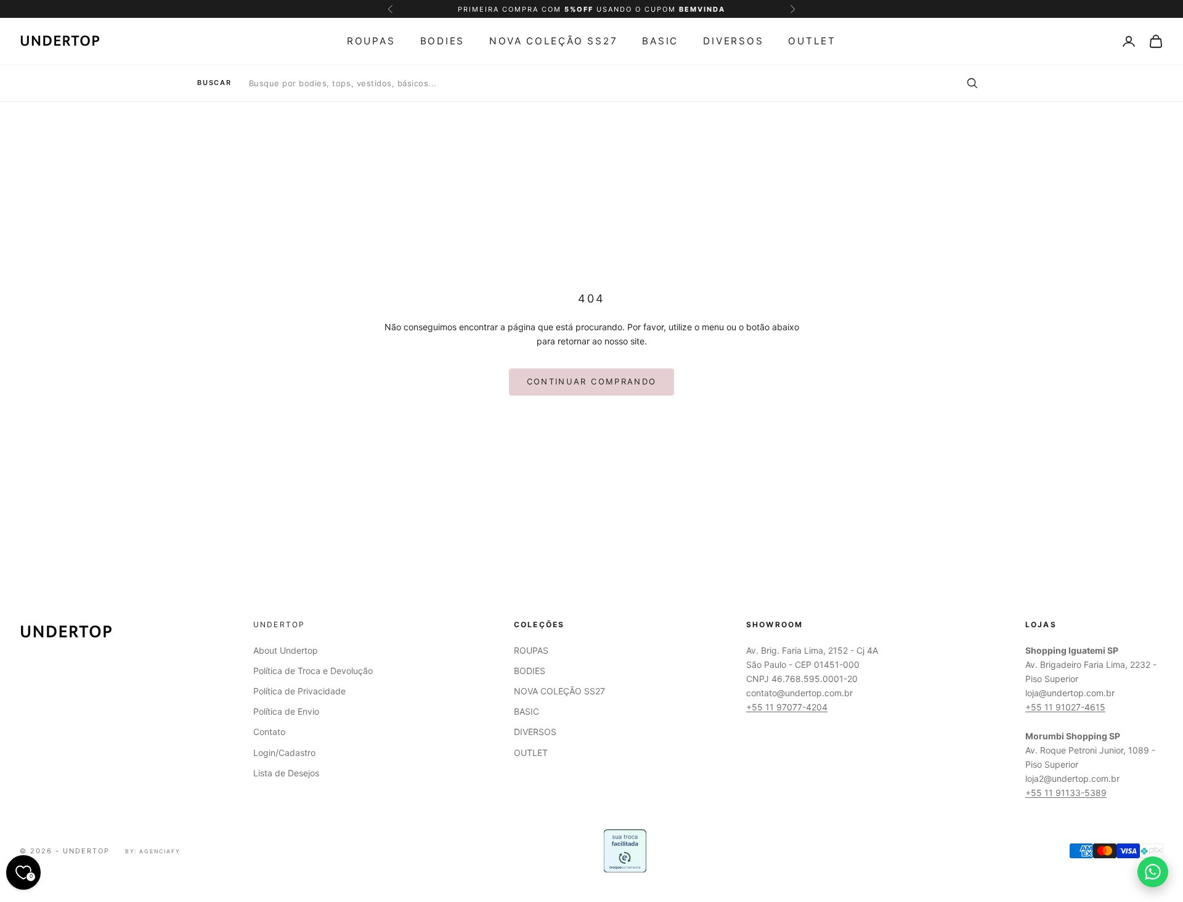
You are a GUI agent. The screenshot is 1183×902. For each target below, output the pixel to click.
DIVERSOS (733, 41)
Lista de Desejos (286, 773)
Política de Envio (286, 711)
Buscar (214, 82)
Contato (269, 731)
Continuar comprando (591, 381)
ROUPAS (371, 41)
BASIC (660, 41)
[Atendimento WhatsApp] (1152, 871)
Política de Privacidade (299, 691)
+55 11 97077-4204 (786, 707)
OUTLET (812, 41)
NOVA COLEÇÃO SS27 (553, 41)
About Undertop (285, 650)
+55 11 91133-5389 (1066, 792)
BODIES (442, 41)
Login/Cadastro (284, 752)
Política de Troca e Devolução (313, 670)
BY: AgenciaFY (153, 851)
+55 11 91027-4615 (1065, 707)
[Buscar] (971, 83)
